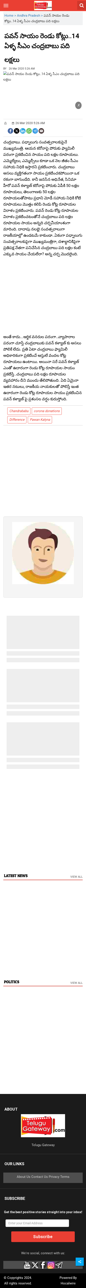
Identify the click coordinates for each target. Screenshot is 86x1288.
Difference (16, 420)
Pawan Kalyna (40, 420)
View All (76, 876)
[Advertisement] (44, 56)
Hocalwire (68, 1283)
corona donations (47, 411)
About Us (23, 1177)
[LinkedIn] (23, 130)
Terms (64, 1177)
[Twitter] (16, 130)
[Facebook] (10, 130)
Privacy (54, 1177)
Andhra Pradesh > (30, 16)
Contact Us (39, 1177)
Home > (10, 16)
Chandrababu (18, 411)
